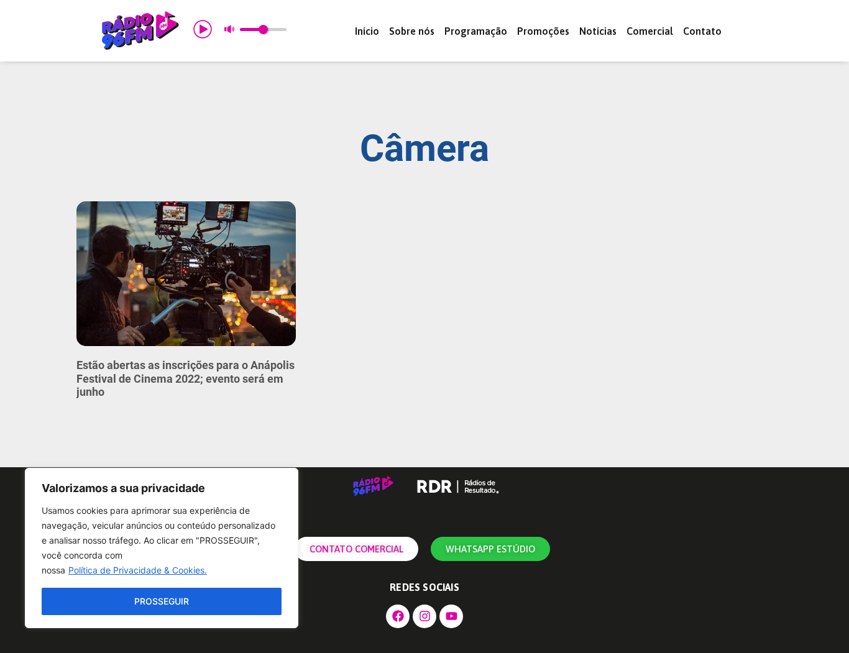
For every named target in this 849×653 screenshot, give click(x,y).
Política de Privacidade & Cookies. (137, 570)
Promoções (543, 31)
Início (367, 31)
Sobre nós (411, 31)
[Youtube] (451, 616)
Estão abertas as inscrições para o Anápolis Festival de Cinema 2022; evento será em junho (185, 378)
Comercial (649, 31)
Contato (702, 31)
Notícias (598, 31)
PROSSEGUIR (161, 601)
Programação (475, 31)
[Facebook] (398, 616)
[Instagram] (424, 616)
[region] (161, 548)
